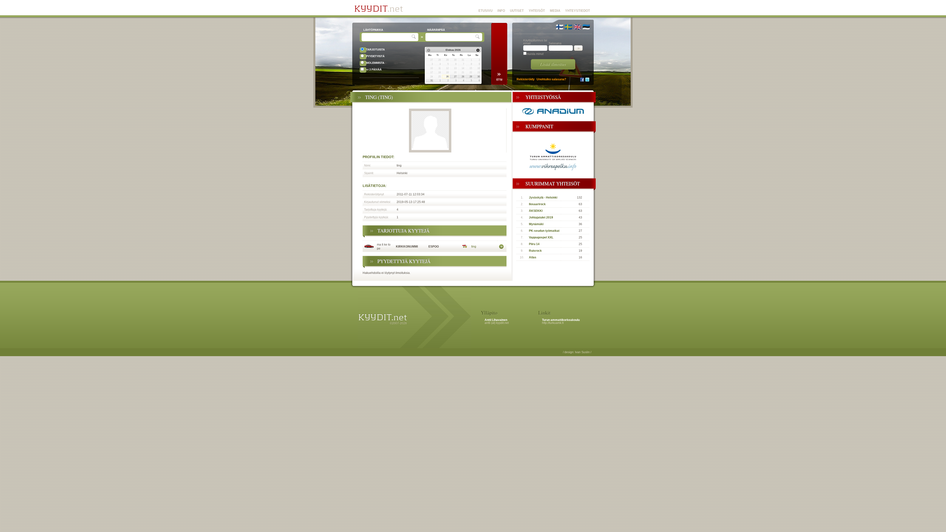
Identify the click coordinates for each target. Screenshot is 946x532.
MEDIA (555, 10)
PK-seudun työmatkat (544, 231)
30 (478, 76)
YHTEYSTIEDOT (577, 10)
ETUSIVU (485, 10)
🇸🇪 (568, 26)
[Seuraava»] (478, 50)
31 (431, 80)
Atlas (532, 257)
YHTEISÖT (537, 10)
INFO (501, 10)
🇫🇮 (559, 26)
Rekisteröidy (526, 79)
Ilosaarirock (537, 204)
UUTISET (517, 10)
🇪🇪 (586, 26)
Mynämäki (536, 224)
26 (447, 76)
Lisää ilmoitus (553, 64)
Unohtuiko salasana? (551, 79)
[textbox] (387, 37)
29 (471, 76)
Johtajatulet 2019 (541, 217)
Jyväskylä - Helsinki (543, 197)
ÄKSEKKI (535, 211)
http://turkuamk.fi (553, 323)
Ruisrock (535, 250)
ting (473, 246)
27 (455, 76)
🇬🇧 (577, 26)
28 (463, 76)
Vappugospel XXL (541, 237)
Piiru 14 (534, 244)
